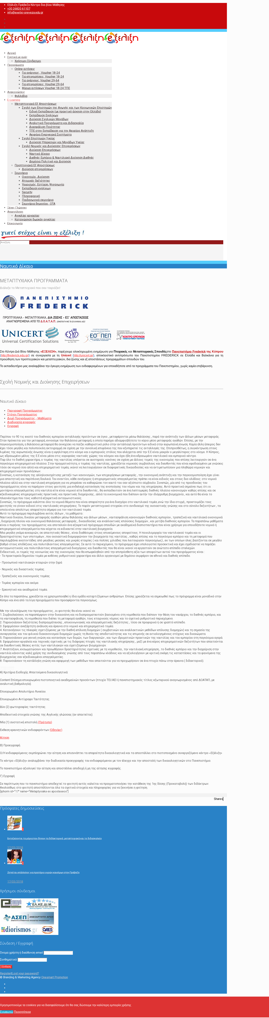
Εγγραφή (13, 426)
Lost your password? (25, 973)
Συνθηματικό (8, 959)
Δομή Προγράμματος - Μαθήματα (29, 418)
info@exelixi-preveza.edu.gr (25, 12)
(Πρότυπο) (45, 722)
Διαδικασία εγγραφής (21, 422)
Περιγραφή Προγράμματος (25, 410)
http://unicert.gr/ (83, 355)
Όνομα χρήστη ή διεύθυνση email (21, 952)
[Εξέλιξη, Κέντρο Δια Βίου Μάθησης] (69, 42)
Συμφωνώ (6, 1011)
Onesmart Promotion (54, 977)
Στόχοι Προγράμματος (22, 414)
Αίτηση (4, 737)
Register (5, 973)
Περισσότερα (22, 1011)
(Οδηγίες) (56, 730)
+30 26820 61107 (18, 8)
